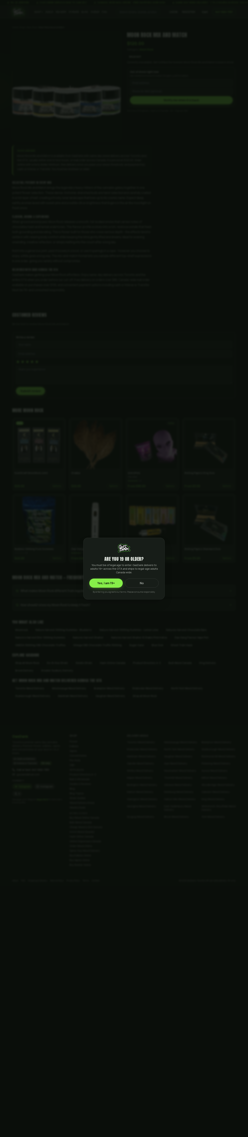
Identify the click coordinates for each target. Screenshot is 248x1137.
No (142, 583)
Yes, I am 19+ (106, 583)
